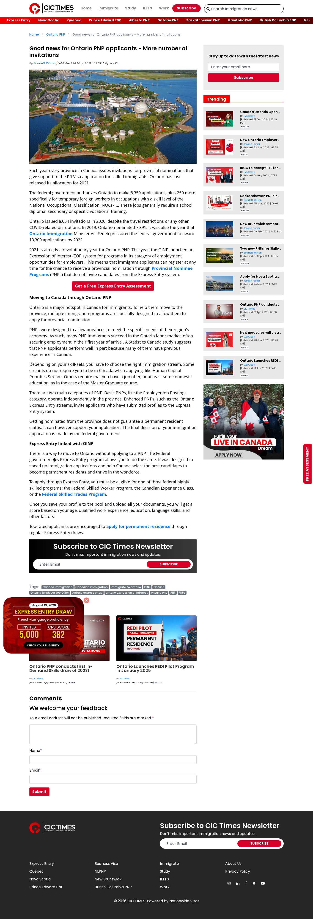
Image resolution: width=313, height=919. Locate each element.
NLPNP (100, 871)
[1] (208, 9)
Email (35, 770)
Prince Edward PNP (105, 20)
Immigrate (108, 8)
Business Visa (106, 863)
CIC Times (38, 678)
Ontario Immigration (51, 233)
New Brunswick (108, 879)
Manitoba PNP (240, 20)
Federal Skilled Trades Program (74, 494)
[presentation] (188, 638)
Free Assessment (307, 464)
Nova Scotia (48, 20)
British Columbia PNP (278, 20)
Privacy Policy (237, 871)
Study (130, 8)
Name (35, 750)
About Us (233, 863)
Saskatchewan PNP (203, 20)
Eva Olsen (125, 678)
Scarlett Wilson (45, 63)
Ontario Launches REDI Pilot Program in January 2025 (155, 668)
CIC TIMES (136, 901)
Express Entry (18, 20)
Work (164, 8)
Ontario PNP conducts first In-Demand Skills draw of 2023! (61, 668)
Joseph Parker (252, 144)
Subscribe (186, 8)
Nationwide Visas (184, 901)
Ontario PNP (167, 20)
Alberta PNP (139, 20)
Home (86, 8)
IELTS (147, 8)
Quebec (74, 20)
